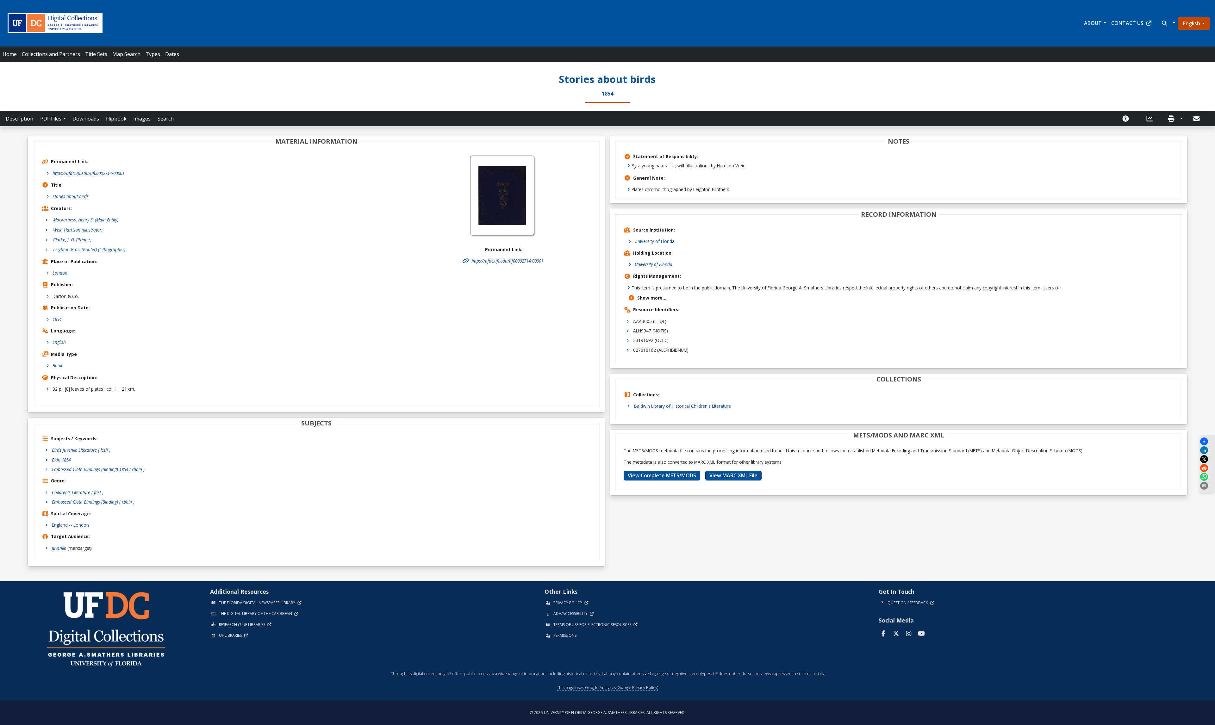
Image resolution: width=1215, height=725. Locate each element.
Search (166, 118)
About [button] (1093, 23)
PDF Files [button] (50, 118)
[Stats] (1151, 118)
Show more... (651, 298)
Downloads (85, 118)
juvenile (59, 548)
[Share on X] (1207, 459)
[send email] (1207, 486)
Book (57, 365)
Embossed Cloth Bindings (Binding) (93, 502)
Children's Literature (77, 492)
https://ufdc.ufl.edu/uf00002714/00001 (88, 173)
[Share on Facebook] (1207, 441)
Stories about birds (71, 196)
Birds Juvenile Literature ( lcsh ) (81, 450)
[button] (1168, 23)
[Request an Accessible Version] (1127, 118)
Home (10, 54)
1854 (57, 319)
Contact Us (1127, 23)
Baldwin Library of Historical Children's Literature (682, 406)
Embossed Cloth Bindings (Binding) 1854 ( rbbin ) (98, 469)
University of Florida (655, 241)
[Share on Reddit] (1207, 468)
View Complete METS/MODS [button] (662, 475)
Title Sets (96, 54)
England (60, 525)
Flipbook (116, 118)
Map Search (126, 54)
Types (153, 54)
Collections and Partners (51, 54)
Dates (172, 54)
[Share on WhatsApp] (1207, 477)
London (60, 273)
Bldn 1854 (61, 460)
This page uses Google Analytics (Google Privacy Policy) (607, 687)
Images (142, 118)
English (1191, 23)
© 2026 (608, 712)
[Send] (1197, 118)
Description (19, 118)
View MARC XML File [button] (733, 475)
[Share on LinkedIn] (1207, 450)
